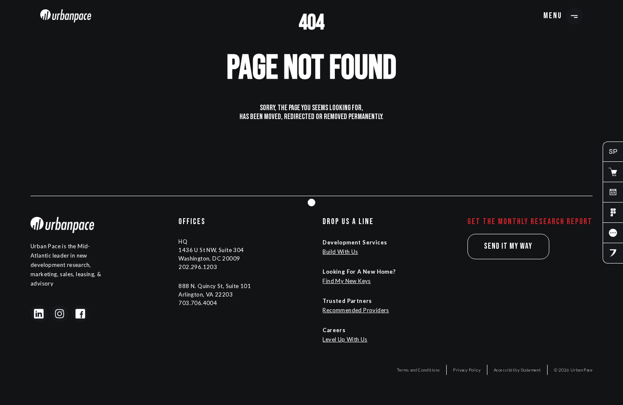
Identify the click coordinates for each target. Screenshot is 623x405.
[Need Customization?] (613, 253)
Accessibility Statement (517, 369)
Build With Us (340, 251)
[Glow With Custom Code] (613, 192)
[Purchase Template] (613, 172)
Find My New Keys (346, 280)
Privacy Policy (467, 369)
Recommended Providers (356, 310)
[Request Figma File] (613, 212)
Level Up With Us (345, 339)
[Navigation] (65, 15)
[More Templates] (613, 233)
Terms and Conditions (418, 369)
